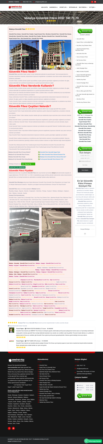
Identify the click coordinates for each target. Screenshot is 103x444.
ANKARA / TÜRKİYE (14, 2)
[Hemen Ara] (84, 395)
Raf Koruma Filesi (81, 60)
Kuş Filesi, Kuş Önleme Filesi (84, 45)
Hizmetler (62, 7)
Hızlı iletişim (85, 170)
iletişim (54, 173)
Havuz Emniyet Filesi (82, 57)
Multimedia (82, 7)
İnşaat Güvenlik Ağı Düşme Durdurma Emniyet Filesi (83, 75)
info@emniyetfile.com (41, 2)
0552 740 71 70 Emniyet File (85, 115)
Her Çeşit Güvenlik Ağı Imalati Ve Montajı (84, 95)
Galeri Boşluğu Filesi (82, 68)
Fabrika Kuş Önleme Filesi (83, 102)
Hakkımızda (53, 7)
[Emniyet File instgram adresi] (92, 2)
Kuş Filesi (10, 385)
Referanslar (73, 7)
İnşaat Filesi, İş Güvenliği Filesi (85, 42)
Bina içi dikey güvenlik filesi (84, 91)
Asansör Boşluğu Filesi (83, 83)
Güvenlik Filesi (22, 263)
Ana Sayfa (44, 7)
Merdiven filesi (81, 99)
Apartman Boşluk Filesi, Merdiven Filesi (82, 49)
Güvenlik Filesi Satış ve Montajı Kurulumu (84, 64)
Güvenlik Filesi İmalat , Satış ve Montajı (84, 86)
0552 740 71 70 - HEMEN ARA (18, 167)
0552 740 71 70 (27, 2)
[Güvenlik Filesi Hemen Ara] (85, 31)
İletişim (91, 7)
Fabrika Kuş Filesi (81, 79)
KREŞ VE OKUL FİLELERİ (83, 71)
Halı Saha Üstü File (82, 53)
